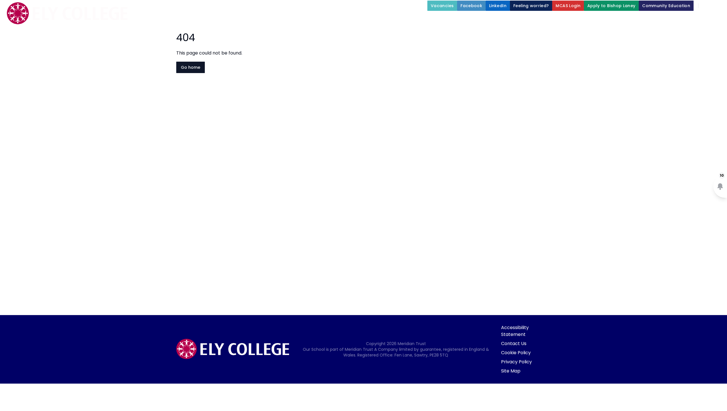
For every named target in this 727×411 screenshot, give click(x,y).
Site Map (510, 371)
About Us (364, 19)
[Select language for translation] (717, 6)
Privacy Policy (516, 361)
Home (336, 19)
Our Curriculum (522, 19)
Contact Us (513, 343)
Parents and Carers (581, 19)
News (671, 19)
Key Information (411, 19)
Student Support (467, 19)
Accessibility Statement (515, 331)
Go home (190, 67)
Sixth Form (634, 19)
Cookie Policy (516, 352)
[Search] (706, 6)
